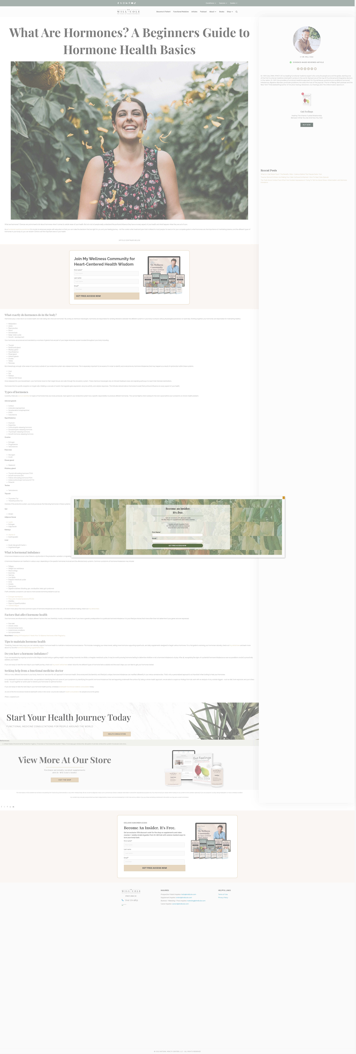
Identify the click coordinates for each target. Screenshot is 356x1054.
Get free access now (177, 545)
